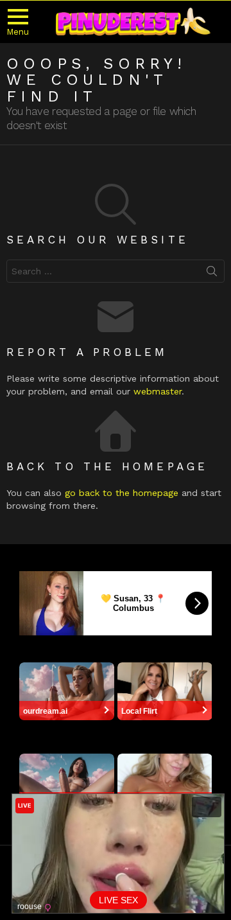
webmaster (157, 391)
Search (212, 274)
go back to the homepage (121, 493)
